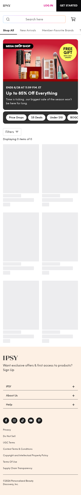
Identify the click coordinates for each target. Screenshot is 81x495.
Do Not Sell (9, 436)
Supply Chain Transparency (17, 468)
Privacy (7, 429)
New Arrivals (28, 30)
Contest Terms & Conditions (17, 449)
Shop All (8, 30)
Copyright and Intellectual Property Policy (25, 455)
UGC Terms (9, 442)
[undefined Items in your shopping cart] (73, 19)
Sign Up (8, 370)
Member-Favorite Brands (58, 30)
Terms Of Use (10, 462)
